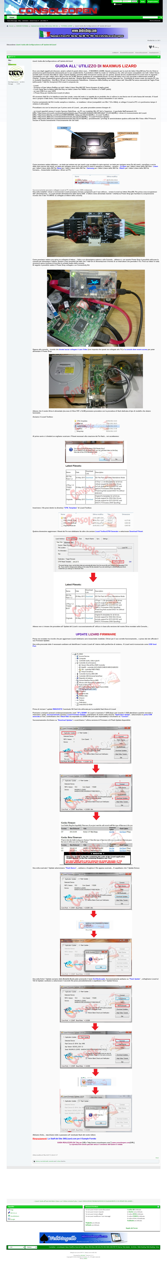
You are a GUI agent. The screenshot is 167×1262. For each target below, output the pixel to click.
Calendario (25, 20)
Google (12, 1219)
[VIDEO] (135, 1216)
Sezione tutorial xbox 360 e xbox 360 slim (44, 26)
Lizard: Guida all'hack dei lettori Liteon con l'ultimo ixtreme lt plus (56, 1201)
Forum (12, 17)
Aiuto (143, 1)
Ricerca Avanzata (155, 20)
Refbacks (88, 1225)
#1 (158, 56)
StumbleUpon (14, 1216)
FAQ (19, 20)
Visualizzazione (153, 52)
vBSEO (85, 1258)
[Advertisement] (83, 1175)
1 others (58, 1161)
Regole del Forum (132, 1228)
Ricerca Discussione (140, 52)
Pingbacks (89, 1223)
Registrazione (153, 1)
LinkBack (114, 52)
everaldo (51, 1161)
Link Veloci (43, 20)
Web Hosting (142, 1247)
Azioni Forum (34, 20)
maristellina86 (44, 1161)
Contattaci (52, 1247)
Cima (157, 1247)
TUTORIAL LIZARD (66, 26)
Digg (11, 1210)
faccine (131, 1212)
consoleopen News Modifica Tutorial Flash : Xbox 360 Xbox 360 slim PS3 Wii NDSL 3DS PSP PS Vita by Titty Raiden (93, 1247)
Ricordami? (119, 4)
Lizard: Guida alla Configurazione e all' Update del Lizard (36, 45)
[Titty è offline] (16, 73)
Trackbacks (130, 1221)
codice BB (131, 1210)
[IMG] (135, 1214)
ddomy (38, 1161)
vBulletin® (83, 1255)
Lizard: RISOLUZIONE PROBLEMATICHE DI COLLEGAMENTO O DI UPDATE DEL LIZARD (105, 1201)
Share (157, 1158)
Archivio (134, 1247)
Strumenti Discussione (126, 52)
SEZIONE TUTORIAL (22, 26)
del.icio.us (13, 1213)
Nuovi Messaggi (12, 20)
